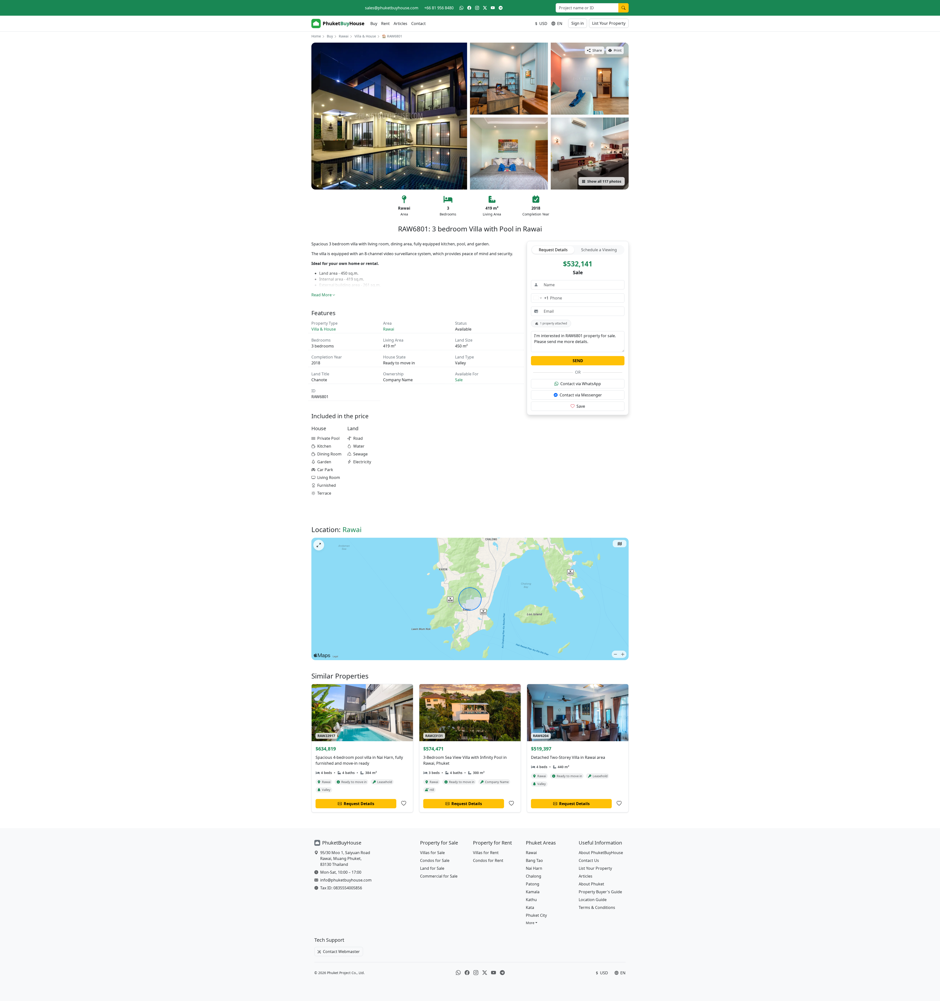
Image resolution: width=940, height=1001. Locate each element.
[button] (531, 922)
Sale (459, 379)
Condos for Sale (434, 860)
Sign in (577, 23)
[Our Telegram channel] (501, 8)
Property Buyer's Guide (600, 891)
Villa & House (365, 36)
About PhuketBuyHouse (601, 852)
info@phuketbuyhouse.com (346, 880)
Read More (321, 295)
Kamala (533, 891)
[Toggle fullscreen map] (318, 545)
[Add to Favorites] (403, 803)
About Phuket (591, 884)
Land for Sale (432, 868)
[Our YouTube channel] (493, 8)
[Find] (623, 7)
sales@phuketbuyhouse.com (391, 8)
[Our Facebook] (469, 8)
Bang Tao (534, 860)
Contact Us (589, 860)
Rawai (344, 36)
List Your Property (608, 23)
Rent (385, 23)
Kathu (531, 899)
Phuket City (536, 915)
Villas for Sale (432, 852)
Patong (532, 884)
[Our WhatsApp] (461, 8)
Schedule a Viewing (599, 249)
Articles (400, 23)
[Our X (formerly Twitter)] (485, 8)
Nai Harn (534, 868)
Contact (418, 23)
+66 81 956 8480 (439, 8)
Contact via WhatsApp (580, 383)
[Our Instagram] (477, 8)
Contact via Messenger (581, 395)
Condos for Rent (488, 860)
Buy (373, 23)
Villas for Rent (486, 852)
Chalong (533, 876)
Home (316, 36)
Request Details (553, 249)
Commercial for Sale (439, 876)
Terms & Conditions (597, 907)
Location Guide (593, 899)
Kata (530, 907)
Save (580, 406)
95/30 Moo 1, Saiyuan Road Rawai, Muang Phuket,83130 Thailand (345, 858)
